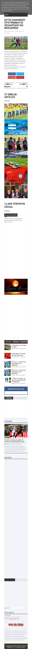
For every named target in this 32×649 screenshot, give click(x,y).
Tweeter (21, 73)
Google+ (12, 77)
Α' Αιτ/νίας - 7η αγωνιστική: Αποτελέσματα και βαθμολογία (19, 371)
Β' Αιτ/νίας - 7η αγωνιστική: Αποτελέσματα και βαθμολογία (19, 363)
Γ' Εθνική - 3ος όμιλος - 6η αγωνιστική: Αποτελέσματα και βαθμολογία (19, 380)
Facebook (12, 73)
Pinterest (20, 77)
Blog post (7, 86)
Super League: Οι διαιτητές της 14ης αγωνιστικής (19, 354)
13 (27, 86)
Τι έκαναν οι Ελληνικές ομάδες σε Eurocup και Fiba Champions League (14, 441)
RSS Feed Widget (16, 337)
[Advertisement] (16, 268)
